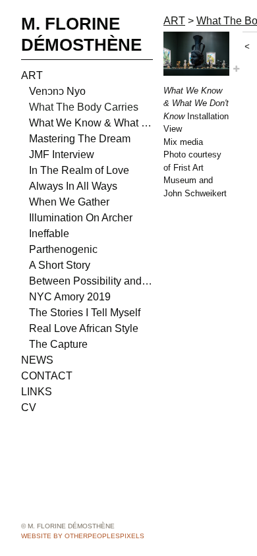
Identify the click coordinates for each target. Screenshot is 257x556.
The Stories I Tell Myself (84, 312)
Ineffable (49, 233)
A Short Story (59, 265)
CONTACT (46, 375)
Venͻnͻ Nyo (57, 91)
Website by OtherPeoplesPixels (82, 536)
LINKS (36, 391)
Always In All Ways (73, 186)
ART (32, 75)
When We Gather (69, 202)
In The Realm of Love (79, 170)
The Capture (58, 344)
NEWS (37, 360)
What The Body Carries (83, 107)
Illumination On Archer (80, 217)
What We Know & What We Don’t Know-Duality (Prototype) (91, 122)
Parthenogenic (63, 249)
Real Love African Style (83, 328)
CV (28, 407)
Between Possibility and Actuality (91, 281)
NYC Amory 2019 (70, 296)
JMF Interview (61, 154)
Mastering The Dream (79, 138)
